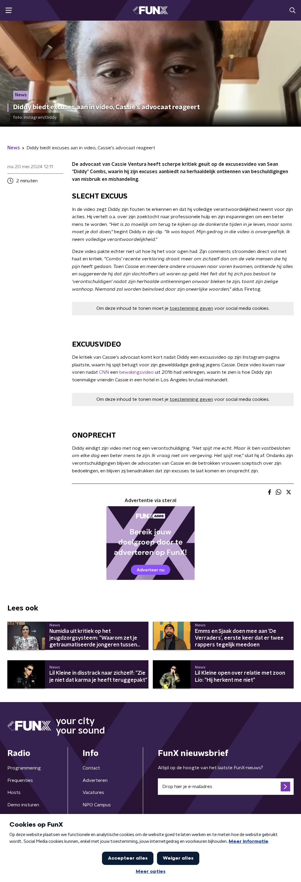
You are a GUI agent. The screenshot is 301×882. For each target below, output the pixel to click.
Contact (91, 768)
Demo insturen (23, 804)
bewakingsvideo (136, 372)
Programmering (24, 768)
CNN (104, 372)
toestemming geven (191, 308)
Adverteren (95, 780)
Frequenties (20, 780)
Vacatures (93, 792)
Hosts (14, 792)
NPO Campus (97, 804)
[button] (8, 10)
